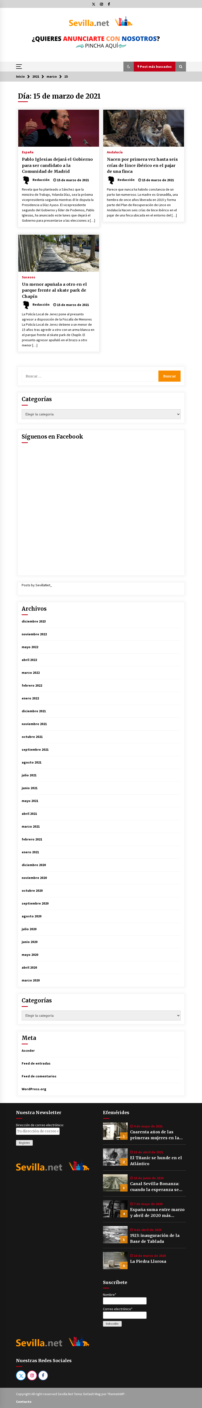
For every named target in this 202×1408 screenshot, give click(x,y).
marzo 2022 (31, 672)
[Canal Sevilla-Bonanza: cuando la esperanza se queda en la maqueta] (115, 1183)
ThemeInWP (116, 1394)
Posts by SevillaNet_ (37, 585)
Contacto (24, 1401)
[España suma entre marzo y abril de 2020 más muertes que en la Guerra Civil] (115, 1208)
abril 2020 (29, 967)
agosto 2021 (31, 762)
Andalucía (115, 152)
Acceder (28, 1050)
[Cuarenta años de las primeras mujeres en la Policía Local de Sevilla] (115, 1131)
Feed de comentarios (39, 1076)
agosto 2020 (31, 916)
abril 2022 (29, 660)
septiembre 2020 (35, 903)
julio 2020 (29, 929)
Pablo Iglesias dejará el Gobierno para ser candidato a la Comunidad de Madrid (57, 165)
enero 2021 (30, 852)
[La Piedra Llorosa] (115, 1260)
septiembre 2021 (35, 749)
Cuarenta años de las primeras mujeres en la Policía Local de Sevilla (154, 1135)
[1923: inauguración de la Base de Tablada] (115, 1234)
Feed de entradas (36, 1063)
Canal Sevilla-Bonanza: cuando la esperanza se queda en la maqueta (154, 1187)
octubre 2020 (32, 890)
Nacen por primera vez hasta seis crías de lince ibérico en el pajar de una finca (142, 165)
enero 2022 (30, 698)
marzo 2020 (31, 980)
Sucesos (28, 277)
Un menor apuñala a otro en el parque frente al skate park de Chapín (54, 290)
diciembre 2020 (34, 865)
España (28, 152)
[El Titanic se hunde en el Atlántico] (115, 1157)
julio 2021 (29, 775)
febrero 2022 (32, 685)
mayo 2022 (30, 647)
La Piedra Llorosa (148, 1261)
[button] (128, 66)
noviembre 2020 (34, 877)
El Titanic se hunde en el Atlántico (156, 1160)
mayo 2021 (30, 801)
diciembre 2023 (34, 621)
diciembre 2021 (34, 711)
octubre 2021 (32, 736)
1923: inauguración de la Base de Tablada (155, 1238)
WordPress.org (34, 1089)
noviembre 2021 (34, 724)
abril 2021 (29, 813)
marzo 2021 (31, 826)
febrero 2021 (32, 839)
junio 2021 (29, 788)
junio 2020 (29, 942)
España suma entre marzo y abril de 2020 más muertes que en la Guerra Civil (157, 1212)
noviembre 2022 (34, 634)
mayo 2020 (30, 954)
